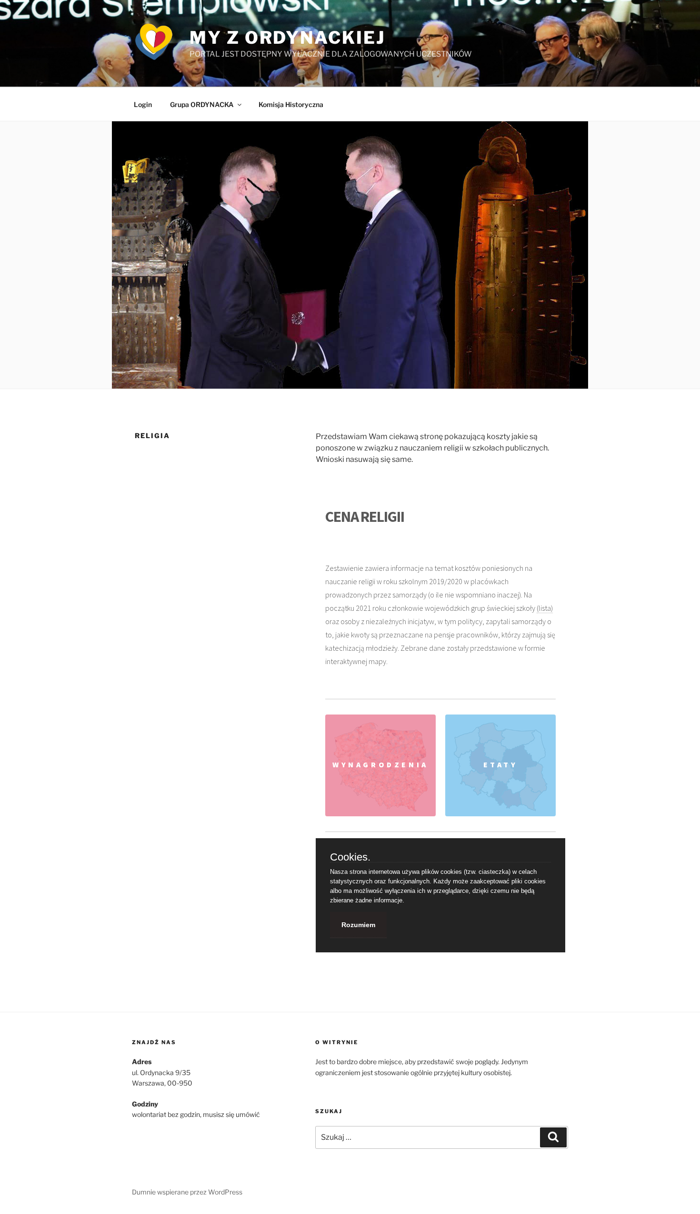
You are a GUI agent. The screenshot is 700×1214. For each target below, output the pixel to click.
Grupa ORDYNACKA (202, 104)
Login (143, 104)
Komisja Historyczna (291, 104)
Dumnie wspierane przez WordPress (187, 1192)
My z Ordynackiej (287, 37)
